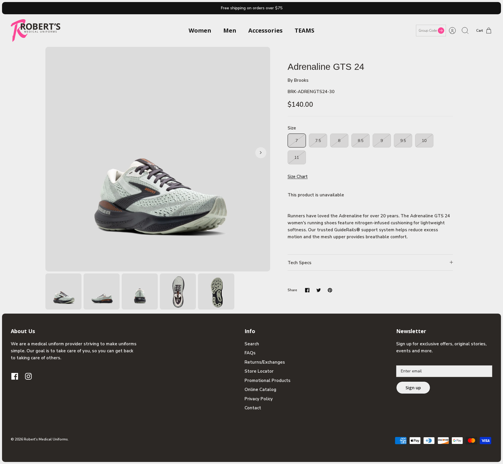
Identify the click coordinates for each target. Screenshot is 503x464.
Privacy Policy (259, 399)
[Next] (260, 152)
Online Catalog (260, 389)
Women (200, 30)
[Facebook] (15, 376)
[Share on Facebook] (307, 290)
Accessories (265, 30)
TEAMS (304, 30)
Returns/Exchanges (265, 362)
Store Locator (259, 371)
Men (229, 30)
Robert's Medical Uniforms (46, 439)
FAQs (250, 353)
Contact (253, 408)
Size (292, 128)
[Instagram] (28, 376)
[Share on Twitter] (318, 290)
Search (252, 344)
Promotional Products (268, 380)
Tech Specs (299, 263)
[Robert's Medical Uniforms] (35, 30)
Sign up (413, 387)
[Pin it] (330, 290)
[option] (157, 159)
